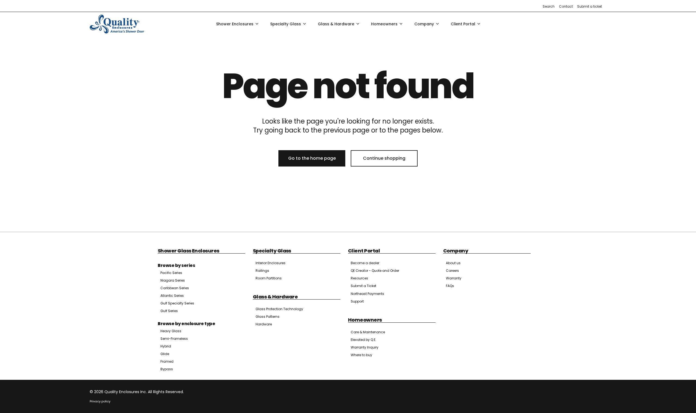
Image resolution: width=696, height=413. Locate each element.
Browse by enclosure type (186, 323)
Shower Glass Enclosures (188, 250)
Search (549, 6)
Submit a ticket (589, 6)
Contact (566, 6)
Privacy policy (100, 401)
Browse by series (176, 265)
